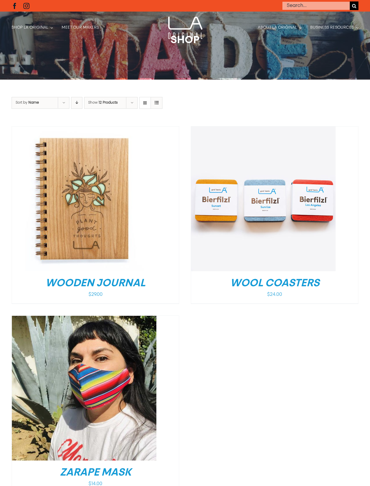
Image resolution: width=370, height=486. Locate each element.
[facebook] (15, 6)
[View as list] (156, 103)
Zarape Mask (95, 473)
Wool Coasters (274, 283)
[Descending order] (76, 103)
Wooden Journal (95, 283)
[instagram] (26, 6)
